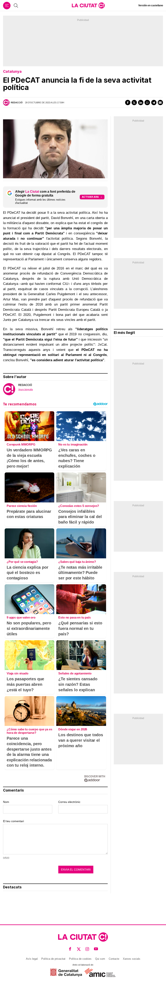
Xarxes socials (131, 958)
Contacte (114, 958)
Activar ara (90, 196)
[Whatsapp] (147, 102)
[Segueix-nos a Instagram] (87, 949)
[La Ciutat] (88, 5)
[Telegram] (153, 102)
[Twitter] (134, 102)
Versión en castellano (150, 5)
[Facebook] (127, 102)
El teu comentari (13, 821)
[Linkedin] (140, 102)
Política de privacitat (53, 958)
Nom (6, 801)
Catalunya (12, 71)
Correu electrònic (69, 801)
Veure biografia (25, 389)
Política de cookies (80, 958)
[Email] (160, 102)
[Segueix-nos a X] (79, 949)
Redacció (17, 102)
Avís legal (32, 958)
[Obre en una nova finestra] (66, 973)
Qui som (100, 958)
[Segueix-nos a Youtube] (96, 949)
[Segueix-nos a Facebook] (70, 949)
